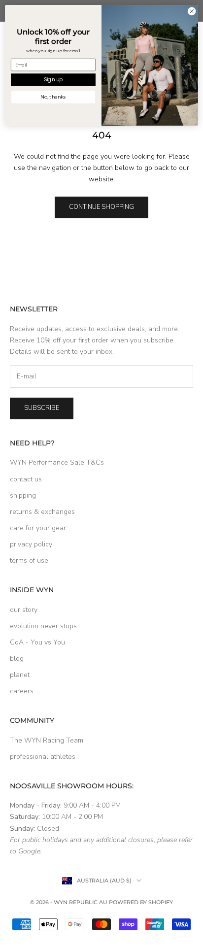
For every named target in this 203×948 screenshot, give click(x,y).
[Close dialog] (191, 11)
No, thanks (53, 97)
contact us (26, 479)
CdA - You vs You (37, 642)
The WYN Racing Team (46, 740)
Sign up (53, 79)
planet (20, 674)
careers (22, 691)
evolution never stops (43, 626)
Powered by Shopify (141, 902)
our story (23, 609)
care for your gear (38, 528)
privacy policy (31, 544)
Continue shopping (101, 207)
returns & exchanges (42, 511)
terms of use (29, 560)
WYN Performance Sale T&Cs (57, 462)
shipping (23, 495)
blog (17, 658)
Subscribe (41, 408)
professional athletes (42, 756)
